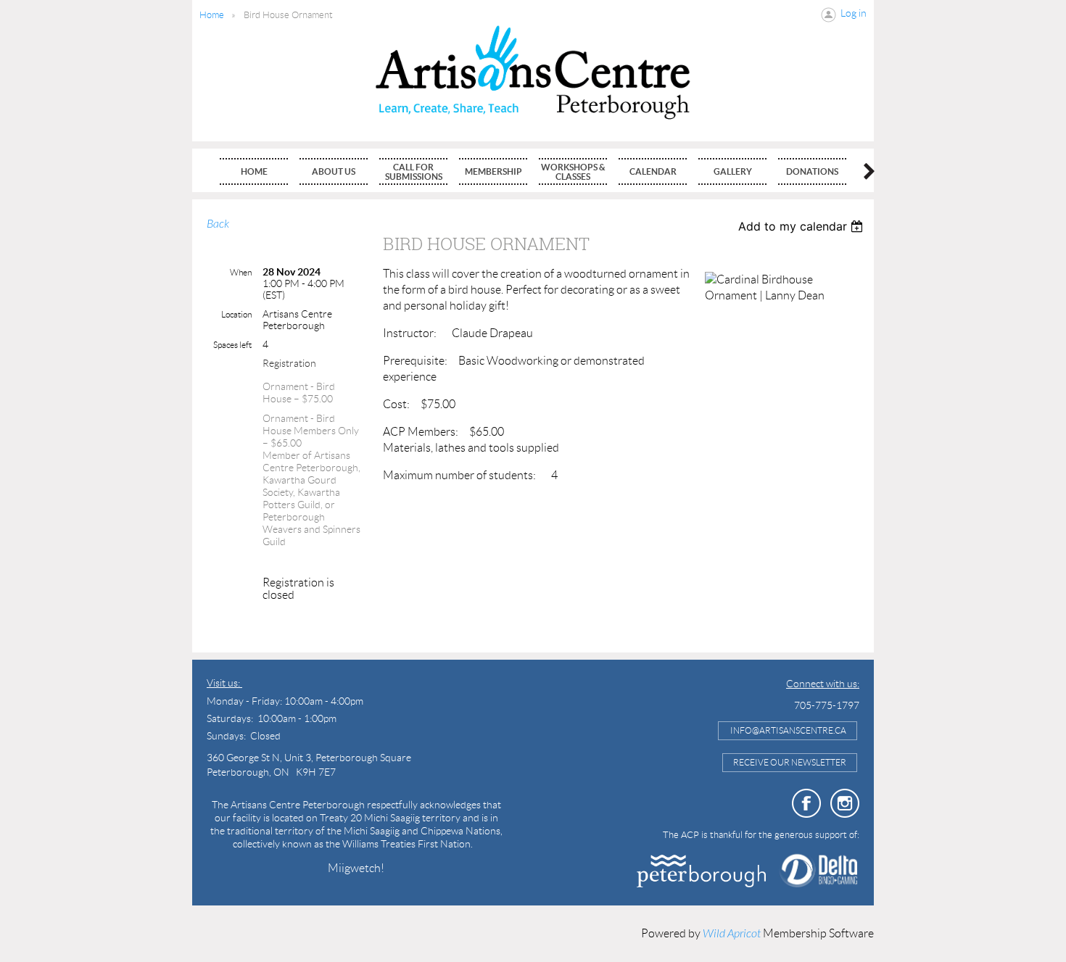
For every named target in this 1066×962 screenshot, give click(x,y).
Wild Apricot (732, 933)
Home (211, 14)
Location (236, 314)
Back (218, 224)
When (241, 272)
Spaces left (232, 344)
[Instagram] (844, 803)
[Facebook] (806, 803)
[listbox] (802, 226)
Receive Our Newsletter (789, 762)
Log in (853, 13)
